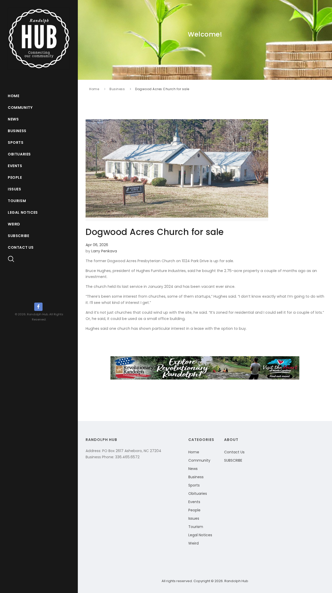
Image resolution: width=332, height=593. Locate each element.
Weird (14, 224)
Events (15, 165)
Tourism (17, 200)
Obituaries (19, 154)
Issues (14, 189)
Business (17, 130)
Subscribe (18, 235)
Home (13, 95)
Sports (16, 142)
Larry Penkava (104, 251)
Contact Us (21, 247)
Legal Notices (23, 212)
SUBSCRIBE (233, 460)
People (15, 177)
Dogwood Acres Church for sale (162, 89)
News (13, 119)
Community (20, 107)
